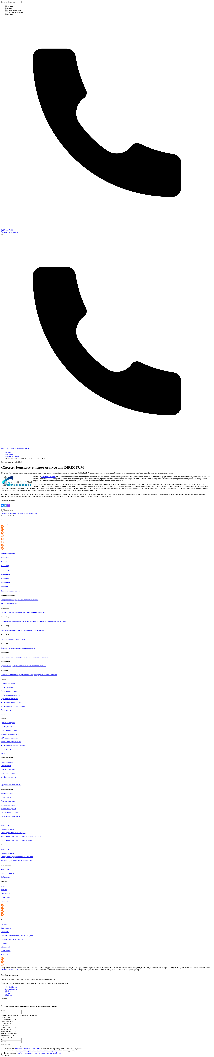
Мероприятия (6, 825)
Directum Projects (6, 570)
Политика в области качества (12, 939)
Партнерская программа (10, 781)
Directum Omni (5, 557)
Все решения (6, 710)
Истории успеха (7, 762)
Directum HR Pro (5, 574)
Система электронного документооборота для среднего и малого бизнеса (29, 675)
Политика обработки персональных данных (17, 935)
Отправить (5, 1055)
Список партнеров (8, 773)
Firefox (7, 991)
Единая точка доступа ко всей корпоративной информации (23, 666)
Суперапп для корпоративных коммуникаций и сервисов (23, 612)
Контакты (4, 524)
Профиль (4, 924)
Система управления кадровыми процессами (18, 648)
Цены (3, 714)
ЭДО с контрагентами (9, 699)
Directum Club (6, 893)
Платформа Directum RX (8, 553)
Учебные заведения (8, 777)
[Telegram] (5, 505)
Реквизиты (5, 932)
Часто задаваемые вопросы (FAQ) (14, 833)
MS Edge (8, 995)
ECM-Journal (5, 897)
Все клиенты (6, 766)
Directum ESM (5, 578)
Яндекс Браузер (11, 989)
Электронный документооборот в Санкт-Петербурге (21, 836)
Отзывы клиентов (8, 769)
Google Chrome (11, 987)
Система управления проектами (13, 639)
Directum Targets (5, 561)
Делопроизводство (8, 684)
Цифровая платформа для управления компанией (19, 600)
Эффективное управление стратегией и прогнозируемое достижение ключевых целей (34, 621)
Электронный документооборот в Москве (17, 840)
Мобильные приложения (10, 695)
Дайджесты (5, 877)
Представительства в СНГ (11, 785)
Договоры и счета (7, 687)
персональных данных (9, 970)
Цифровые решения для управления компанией (19, 513)
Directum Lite (4, 586)
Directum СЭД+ (5, 566)
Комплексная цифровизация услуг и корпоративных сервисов (24, 657)
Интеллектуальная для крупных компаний (22, 630)
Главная (8, 452)
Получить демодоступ (9, 232)
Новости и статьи (12, 456)
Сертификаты (6, 928)
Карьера (4, 890)
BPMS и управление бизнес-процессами (16, 860)
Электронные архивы (9, 691)
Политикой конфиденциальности (27, 1049)
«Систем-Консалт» (48, 477)
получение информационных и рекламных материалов (37, 1051)
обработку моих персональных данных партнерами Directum (40, 1053)
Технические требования (10, 591)
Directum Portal (5, 582)
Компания (9, 454)
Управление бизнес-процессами (13, 706)
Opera (7, 993)
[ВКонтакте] (2, 505)
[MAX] (8, 505)
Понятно (4, 999)
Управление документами (11, 702)
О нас (3, 886)
